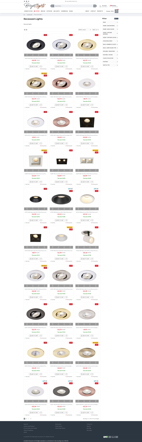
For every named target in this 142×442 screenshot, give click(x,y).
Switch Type (106, 65)
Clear (117, 18)
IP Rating (105, 61)
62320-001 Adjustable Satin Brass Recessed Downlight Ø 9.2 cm (61, 327)
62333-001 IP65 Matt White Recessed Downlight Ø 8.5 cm (36, 404)
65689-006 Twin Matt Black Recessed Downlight (61, 173)
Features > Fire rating (109, 51)
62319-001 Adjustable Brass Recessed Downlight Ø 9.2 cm (87, 58)
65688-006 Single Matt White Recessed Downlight (36, 173)
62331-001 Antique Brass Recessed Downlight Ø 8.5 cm (87, 366)
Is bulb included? (107, 41)
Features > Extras (108, 54)
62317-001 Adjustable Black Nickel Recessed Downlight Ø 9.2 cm (36, 327)
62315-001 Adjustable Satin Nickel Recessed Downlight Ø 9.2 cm (61, 289)
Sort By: (80, 29)
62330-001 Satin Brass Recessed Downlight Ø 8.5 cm (61, 366)
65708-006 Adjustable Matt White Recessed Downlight (61, 250)
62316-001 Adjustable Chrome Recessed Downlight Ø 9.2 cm (87, 289)
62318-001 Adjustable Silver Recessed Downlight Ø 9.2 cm (61, 58)
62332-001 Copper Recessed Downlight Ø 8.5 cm (61, 135)
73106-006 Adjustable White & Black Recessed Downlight (87, 250)
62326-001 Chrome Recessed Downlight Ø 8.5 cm (36, 135)
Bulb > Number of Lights (109, 44)
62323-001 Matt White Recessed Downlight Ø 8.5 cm (87, 96)
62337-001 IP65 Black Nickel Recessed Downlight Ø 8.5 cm (61, 404)
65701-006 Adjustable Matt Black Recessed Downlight (36, 212)
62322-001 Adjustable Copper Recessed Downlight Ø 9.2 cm (61, 96)
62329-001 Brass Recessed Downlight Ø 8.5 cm (36, 366)
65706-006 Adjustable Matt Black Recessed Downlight (36, 250)
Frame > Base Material (109, 25)
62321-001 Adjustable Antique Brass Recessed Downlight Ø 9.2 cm (36, 96)
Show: (94, 29)
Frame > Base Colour (108, 29)
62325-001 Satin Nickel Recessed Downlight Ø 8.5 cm (87, 327)
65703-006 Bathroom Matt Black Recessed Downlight (61, 212)
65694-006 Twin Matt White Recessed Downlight (87, 173)
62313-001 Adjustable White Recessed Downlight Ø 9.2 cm (36, 289)
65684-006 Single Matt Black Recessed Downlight (87, 135)
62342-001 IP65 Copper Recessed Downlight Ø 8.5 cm (87, 404)
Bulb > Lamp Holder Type (109, 47)
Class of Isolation (108, 58)
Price (104, 22)
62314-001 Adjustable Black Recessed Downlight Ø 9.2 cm (36, 58)
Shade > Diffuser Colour (109, 37)
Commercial (29, 14)
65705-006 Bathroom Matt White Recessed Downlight (87, 212)
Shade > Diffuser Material (107, 33)
